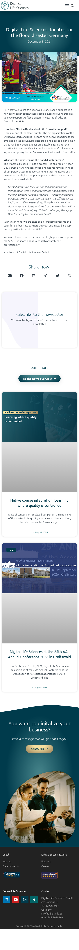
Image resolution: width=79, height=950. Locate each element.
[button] (66, 5)
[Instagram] (24, 899)
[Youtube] (15, 899)
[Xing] (34, 899)
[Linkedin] (6, 899)
